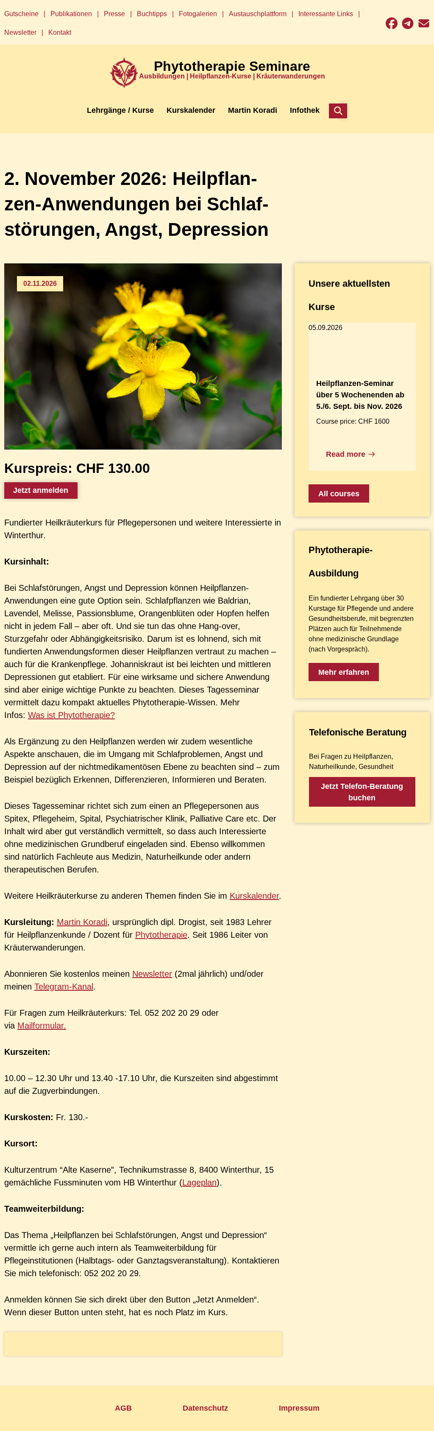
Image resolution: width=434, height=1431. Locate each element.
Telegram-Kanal (63, 986)
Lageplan (199, 1182)
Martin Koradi (82, 922)
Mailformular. (41, 1025)
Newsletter (152, 973)
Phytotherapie (161, 934)
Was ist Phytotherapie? (71, 715)
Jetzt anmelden (40, 490)
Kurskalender (254, 895)
